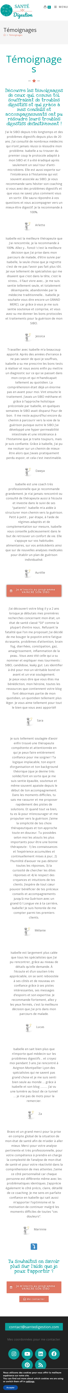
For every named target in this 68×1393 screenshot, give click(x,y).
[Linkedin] (40, 1353)
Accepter (10, 1387)
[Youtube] (27, 1353)
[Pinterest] (27, 1365)
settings (30, 1381)
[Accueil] (4, 35)
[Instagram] (13, 1353)
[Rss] (40, 1365)
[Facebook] (54, 1353)
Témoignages (15, 35)
